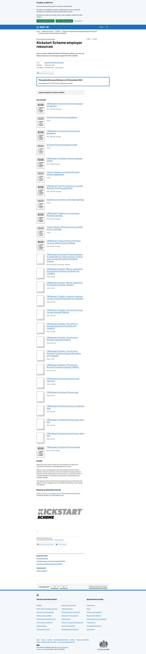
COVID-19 (57, 31)
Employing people (67, 609)
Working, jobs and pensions (70, 629)
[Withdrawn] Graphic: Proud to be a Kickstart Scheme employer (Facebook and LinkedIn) (64, 353)
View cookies (78, 21)
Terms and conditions (82, 640)
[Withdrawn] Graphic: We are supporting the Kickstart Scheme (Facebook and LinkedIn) (64, 271)
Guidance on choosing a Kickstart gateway (65, 199)
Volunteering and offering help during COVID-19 (49, 564)
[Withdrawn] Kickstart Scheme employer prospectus (65, 104)
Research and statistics (94, 616)
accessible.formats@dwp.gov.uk (50, 493)
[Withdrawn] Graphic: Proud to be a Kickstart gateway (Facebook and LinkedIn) (62, 326)
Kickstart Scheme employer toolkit (62, 145)
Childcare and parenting (44, 616)
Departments (91, 605)
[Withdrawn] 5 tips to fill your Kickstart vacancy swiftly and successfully (64, 242)
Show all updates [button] (59, 540)
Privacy (43, 640)
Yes (56, 587)
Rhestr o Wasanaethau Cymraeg (46, 642)
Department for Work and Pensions (54, 62)
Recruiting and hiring (42, 558)
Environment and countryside (71, 612)
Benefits (39, 605)
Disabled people (41, 626)
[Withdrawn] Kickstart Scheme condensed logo (65, 407)
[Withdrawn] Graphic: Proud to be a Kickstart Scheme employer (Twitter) (63, 366)
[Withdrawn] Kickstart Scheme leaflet (63, 447)
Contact (72, 640)
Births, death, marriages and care (46, 609)
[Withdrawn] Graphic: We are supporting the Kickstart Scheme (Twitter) (64, 283)
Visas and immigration (68, 626)
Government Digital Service (66, 642)
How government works (94, 626)
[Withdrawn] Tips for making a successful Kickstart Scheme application (65, 187)
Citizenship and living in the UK (46, 619)
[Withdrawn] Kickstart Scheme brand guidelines (63, 132)
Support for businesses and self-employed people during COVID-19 (79, 31)
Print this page (62, 544)
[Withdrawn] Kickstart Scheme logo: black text (65, 421)
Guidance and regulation (94, 612)
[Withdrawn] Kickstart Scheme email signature (63, 379)
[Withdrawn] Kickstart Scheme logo (62, 392)
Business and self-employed (45, 612)
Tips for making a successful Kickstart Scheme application (63, 173)
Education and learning (69, 605)
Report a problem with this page (98, 587)
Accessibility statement (60, 640)
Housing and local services (70, 616)
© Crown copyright (103, 649)
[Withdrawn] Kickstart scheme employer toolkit (64, 159)
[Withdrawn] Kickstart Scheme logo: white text (65, 434)
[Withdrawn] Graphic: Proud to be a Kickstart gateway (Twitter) (62, 338)
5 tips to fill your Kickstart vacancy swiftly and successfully (65, 228)
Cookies (49, 640)
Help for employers (41, 571)
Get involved (90, 629)
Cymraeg (94, 39)
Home (38, 31)
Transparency (91, 622)
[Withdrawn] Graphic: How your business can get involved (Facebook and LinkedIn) (65, 297)
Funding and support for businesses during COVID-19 (52, 33)
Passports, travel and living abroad (72, 622)
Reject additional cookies (64, 21)
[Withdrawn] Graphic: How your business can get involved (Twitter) (65, 311)
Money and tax (66, 619)
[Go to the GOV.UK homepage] (42, 27)
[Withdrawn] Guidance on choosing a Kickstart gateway (63, 214)
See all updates (59, 67)
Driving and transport (43, 629)
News (88, 609)
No (65, 587)
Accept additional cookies (45, 21)
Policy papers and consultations (97, 619)
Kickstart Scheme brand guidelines (62, 117)
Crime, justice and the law (44, 622)
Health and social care (47, 31)
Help (38, 640)
